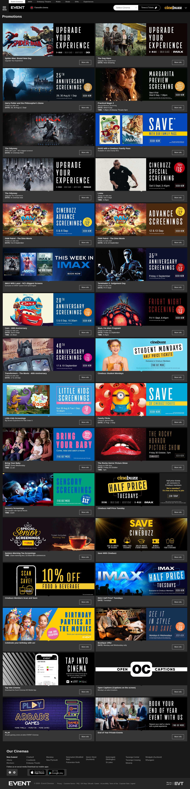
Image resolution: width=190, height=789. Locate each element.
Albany (9, 760)
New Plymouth (52, 760)
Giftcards (90, 783)
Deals (68, 2)
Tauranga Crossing (133, 760)
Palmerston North (73, 762)
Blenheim (10, 763)
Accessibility (104, 783)
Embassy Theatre (33, 763)
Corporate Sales (124, 783)
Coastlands (30, 760)
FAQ (78, 783)
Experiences (88, 2)
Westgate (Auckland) (153, 757)
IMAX (30, 2)
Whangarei (149, 760)
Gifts (77, 2)
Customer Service (69, 783)
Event (17, 2)
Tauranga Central (132, 757)
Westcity (129, 763)
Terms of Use (114, 783)
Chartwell (30, 757)
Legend (133, 783)
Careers (96, 783)
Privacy (59, 783)
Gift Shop (84, 783)
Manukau (50, 757)
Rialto (58, 2)
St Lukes (109, 762)
